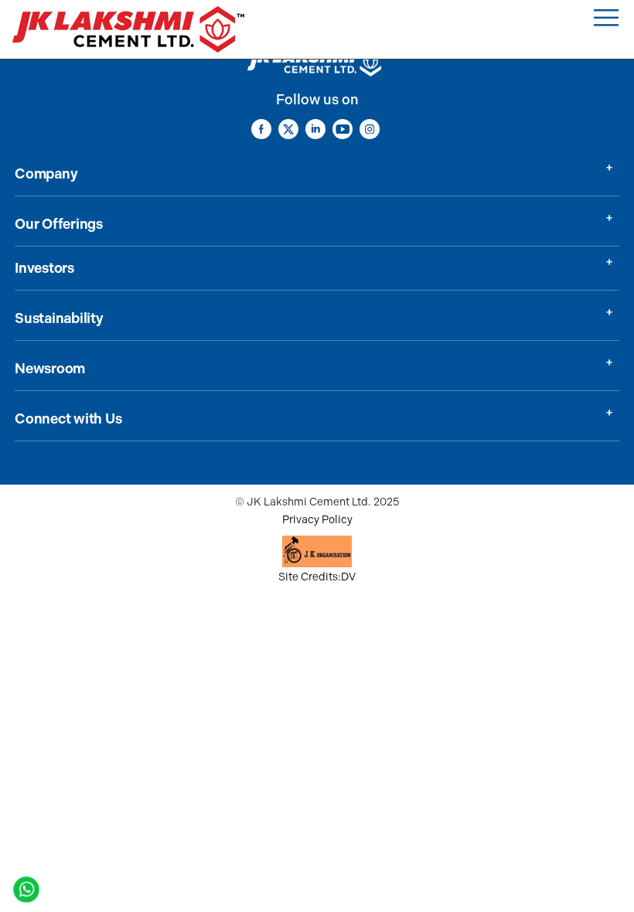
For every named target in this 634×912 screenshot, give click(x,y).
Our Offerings (59, 224)
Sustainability (59, 318)
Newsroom (50, 368)
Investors (44, 268)
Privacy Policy (317, 519)
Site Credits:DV (317, 577)
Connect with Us (68, 418)
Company (46, 173)
